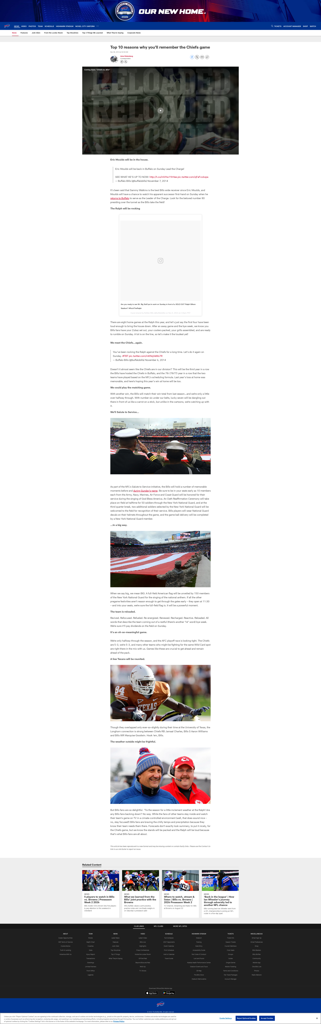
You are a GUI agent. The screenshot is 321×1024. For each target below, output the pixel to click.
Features (115, 942)
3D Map (199, 971)
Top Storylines (115, 950)
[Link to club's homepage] (7, 26)
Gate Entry (198, 946)
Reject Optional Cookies (246, 1018)
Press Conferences (142, 950)
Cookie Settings (226, 1018)
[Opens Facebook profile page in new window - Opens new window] (121, 61)
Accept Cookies (267, 1018)
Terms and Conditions (230, 971)
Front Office (91, 971)
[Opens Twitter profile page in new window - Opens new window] (125, 61)
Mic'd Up (143, 966)
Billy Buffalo (257, 954)
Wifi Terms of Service (65, 942)
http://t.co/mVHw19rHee (163, 176)
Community (257, 958)
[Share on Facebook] (192, 58)
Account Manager (230, 979)
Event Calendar (169, 946)
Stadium (199, 938)
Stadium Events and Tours (199, 966)
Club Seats (230, 950)
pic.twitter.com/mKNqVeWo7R (146, 355)
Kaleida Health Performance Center (199, 962)
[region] (160, 1018)
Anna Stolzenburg (126, 56)
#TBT (125, 355)
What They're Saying (115, 958)
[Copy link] (207, 57)
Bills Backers (256, 950)
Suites (230, 958)
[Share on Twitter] (197, 58)
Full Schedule (168, 938)
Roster (90, 938)
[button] (160, 111)
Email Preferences (257, 942)
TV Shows (142, 971)
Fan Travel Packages (230, 975)
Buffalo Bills (148, 313)
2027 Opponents (169, 942)
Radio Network (257, 975)
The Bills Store (199, 975)
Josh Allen (115, 946)
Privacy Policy (118, 1021)
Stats (90, 950)
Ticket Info (230, 938)
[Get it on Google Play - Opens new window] (169, 994)
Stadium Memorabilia (199, 979)
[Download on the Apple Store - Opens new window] (151, 993)
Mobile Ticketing (230, 966)
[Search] (272, 26)
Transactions (90, 958)
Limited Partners (90, 966)
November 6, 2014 (155, 359)
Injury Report (90, 954)
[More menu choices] (98, 26)
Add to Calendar (169, 954)
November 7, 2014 (157, 180)
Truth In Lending (65, 950)
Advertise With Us (65, 954)
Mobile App (256, 962)
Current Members (230, 946)
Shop (256, 946)
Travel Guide (169, 958)
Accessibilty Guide (199, 950)
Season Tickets (231, 942)
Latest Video (143, 938)
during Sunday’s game (145, 490)
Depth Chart (91, 942)
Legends (90, 975)
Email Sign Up (256, 938)
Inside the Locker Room (143, 954)
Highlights (142, 946)
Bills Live (143, 942)
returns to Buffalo (119, 198)
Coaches (91, 946)
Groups (230, 954)
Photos (256, 971)
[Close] (317, 1018)
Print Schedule (169, 950)
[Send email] (202, 58)
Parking (199, 942)
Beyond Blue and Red (143, 962)
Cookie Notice (65, 946)
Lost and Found (199, 958)
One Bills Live (256, 966)
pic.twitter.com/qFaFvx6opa (193, 176)
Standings (90, 962)
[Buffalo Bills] (160, 1004)
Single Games (230, 962)
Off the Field (143, 958)
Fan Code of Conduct (199, 954)
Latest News (115, 938)
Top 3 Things (115, 954)
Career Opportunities (65, 938)
